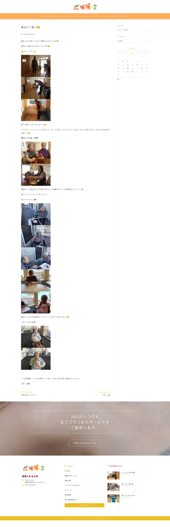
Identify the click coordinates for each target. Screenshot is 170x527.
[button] (85, 443)
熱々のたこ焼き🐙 (127, 484)
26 (128, 71)
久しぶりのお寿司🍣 (128, 472)
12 (128, 64)
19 (128, 68)
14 (137, 64)
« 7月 (117, 79)
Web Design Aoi (100, 518)
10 (118, 64)
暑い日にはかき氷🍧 (128, 495)
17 (118, 68)
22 (142, 68)
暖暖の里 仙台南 (30, 476)
